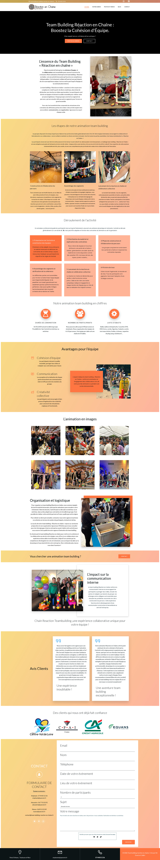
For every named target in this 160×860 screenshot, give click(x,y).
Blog (119, 6)
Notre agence (96, 6)
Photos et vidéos (109, 6)
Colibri (143, 855)
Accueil (86, 6)
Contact (127, 6)
